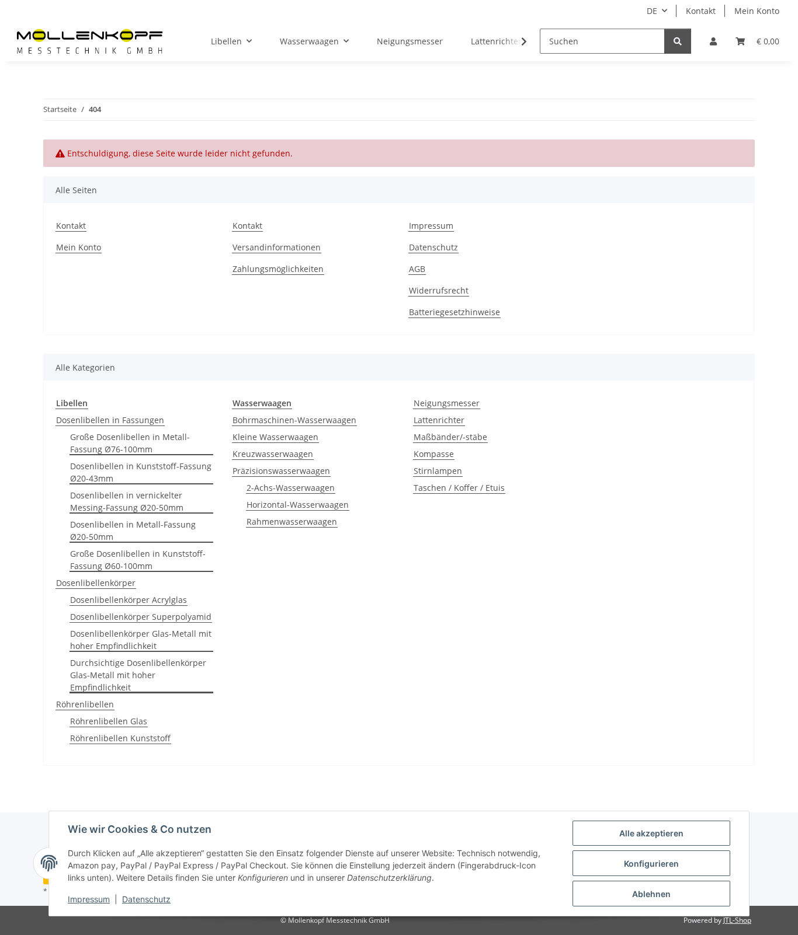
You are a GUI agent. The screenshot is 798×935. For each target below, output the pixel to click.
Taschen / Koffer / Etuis (459, 487)
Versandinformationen (277, 247)
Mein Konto (756, 10)
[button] (713, 41)
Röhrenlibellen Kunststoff (120, 738)
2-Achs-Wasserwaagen (291, 487)
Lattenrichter (439, 419)
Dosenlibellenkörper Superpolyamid (140, 616)
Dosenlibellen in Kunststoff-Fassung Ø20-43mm (140, 472)
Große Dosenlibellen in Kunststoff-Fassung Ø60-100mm (138, 559)
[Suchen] (677, 41)
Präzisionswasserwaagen (281, 470)
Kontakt (701, 10)
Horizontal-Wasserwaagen (298, 504)
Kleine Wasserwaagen (275, 436)
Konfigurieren (651, 863)
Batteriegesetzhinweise (454, 312)
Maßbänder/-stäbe (450, 436)
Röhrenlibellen (85, 704)
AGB (417, 268)
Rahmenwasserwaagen (292, 521)
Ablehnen (651, 894)
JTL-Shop (737, 920)
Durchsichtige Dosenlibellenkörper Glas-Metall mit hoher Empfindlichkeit (138, 675)
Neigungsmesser (447, 403)
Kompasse (434, 453)
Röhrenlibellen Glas (108, 721)
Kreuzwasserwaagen (273, 453)
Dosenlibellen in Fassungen (110, 419)
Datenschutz (146, 899)
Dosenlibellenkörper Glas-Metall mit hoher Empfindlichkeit (140, 639)
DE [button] (652, 10)
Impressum (89, 899)
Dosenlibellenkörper (96, 582)
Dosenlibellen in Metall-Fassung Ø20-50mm (133, 530)
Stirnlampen (438, 470)
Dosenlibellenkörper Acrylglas (128, 599)
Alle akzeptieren (651, 833)
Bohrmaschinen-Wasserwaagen (294, 419)
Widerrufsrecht (439, 290)
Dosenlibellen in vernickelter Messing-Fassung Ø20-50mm (126, 501)
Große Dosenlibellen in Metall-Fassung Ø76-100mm (130, 443)
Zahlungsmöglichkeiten (278, 268)
